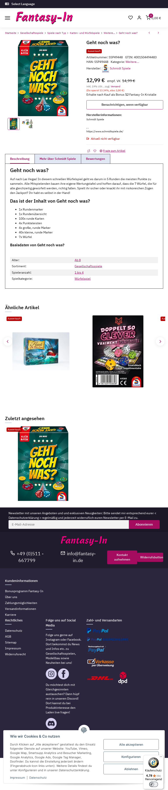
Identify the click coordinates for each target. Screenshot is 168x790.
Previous (8, 341)
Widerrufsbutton (151, 557)
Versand (115, 86)
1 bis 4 (79, 272)
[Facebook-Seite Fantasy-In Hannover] (63, 673)
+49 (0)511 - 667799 (30, 557)
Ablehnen (131, 769)
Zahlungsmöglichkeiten (21, 603)
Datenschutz (13, 631)
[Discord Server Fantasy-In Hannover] (51, 723)
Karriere (10, 615)
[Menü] (161, 757)
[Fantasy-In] (44, 18)
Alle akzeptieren (131, 744)
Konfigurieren (131, 757)
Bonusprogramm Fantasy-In (24, 591)
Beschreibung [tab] (20, 159)
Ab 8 (78, 260)
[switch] (153, 784)
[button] (139, 18)
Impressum (13, 648)
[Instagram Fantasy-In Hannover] (51, 673)
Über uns (11, 597)
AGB (8, 636)
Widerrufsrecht (15, 654)
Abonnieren (144, 524)
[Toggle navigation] (7, 17)
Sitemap (10, 642)
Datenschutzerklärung (24, 518)
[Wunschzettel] (130, 18)
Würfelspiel (83, 279)
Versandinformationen (20, 609)
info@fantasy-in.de (81, 557)
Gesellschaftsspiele (88, 266)
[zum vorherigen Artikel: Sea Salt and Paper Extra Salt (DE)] (149, 33)
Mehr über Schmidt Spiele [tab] (58, 159)
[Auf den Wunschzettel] (95, 151)
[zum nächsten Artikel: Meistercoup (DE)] (158, 33)
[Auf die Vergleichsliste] (88, 151)
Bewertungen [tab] (95, 159)
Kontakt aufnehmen (122, 557)
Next (160, 341)
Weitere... (132, 62)
